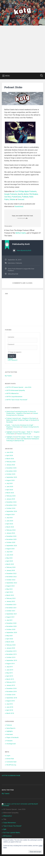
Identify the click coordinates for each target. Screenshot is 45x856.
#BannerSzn (7, 816)
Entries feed (10, 758)
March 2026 (10, 458)
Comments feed (11, 762)
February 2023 (10, 567)
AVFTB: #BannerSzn (12, 393)
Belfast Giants (21, 233)
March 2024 (10, 527)
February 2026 (10, 461)
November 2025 (11, 471)
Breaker (35, 194)
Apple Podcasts (30, 191)
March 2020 (10, 642)
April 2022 (9, 592)
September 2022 (11, 583)
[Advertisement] (22, 49)
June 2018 (9, 707)
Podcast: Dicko (13, 87)
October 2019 (10, 657)
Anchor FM (28, 194)
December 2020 (11, 623)
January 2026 (10, 465)
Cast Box (7, 197)
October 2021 (10, 611)
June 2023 (9, 555)
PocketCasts (16, 197)
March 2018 (10, 713)
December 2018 (11, 688)
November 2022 (11, 576)
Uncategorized (11, 743)
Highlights (9, 731)
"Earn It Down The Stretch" (12, 826)
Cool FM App (19, 191)
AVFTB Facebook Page (11, 775)
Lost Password (12, 360)
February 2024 (10, 530)
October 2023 (10, 542)
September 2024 (11, 511)
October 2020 (10, 629)
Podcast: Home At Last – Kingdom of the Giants (21, 418)
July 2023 (9, 551)
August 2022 (10, 586)
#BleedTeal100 (13, 274)
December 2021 (11, 604)
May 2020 (9, 635)
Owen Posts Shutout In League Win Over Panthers (21, 269)
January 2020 (10, 648)
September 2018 (11, 698)
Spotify (20, 194)
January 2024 (10, 533)
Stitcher (12, 199)
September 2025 (11, 477)
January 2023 (10, 570)
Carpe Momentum (9, 823)
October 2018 (10, 694)
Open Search (41, 76)
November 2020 (11, 626)
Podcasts (19, 263)
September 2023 (11, 545)
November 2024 (11, 505)
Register (10, 358)
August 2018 (10, 701)
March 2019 (10, 679)
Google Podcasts (10, 194)
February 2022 (10, 598)
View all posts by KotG (24, 250)
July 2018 (9, 704)
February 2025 (10, 496)
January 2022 (10, 601)
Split (4, 829)
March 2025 (10, 492)
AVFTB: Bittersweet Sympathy (15, 390)
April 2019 (9, 676)
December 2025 (11, 468)
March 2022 (10, 595)
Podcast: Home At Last (24, 433)
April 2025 (9, 489)
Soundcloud (19, 206)
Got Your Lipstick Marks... (12, 833)
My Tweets (8, 376)
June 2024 (9, 521)
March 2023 (10, 564)
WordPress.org (11, 765)
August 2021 (10, 617)
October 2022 (10, 580)
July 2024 (9, 517)
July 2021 (9, 620)
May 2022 (9, 589)
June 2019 (9, 670)
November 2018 (11, 691)
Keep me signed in (15, 352)
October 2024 (10, 508)
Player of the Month (12, 737)
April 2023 (9, 561)
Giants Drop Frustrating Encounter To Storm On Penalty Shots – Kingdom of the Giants (21, 412)
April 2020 (9, 639)
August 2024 (10, 514)
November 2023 (11, 539)
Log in (8, 755)
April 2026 (9, 455)
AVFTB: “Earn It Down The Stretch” (16, 399)
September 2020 (11, 632)
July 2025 (9, 483)
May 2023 (9, 558)
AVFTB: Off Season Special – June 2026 (18, 387)
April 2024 (9, 524)
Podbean (25, 197)
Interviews (11, 263)
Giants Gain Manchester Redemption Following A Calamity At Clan (22, 439)
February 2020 (10, 645)
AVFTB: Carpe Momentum (14, 396)
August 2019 (10, 663)
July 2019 (9, 666)
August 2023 (10, 548)
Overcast (21, 199)
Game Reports (10, 728)
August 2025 (10, 480)
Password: (11, 344)
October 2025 (10, 474)
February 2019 (10, 682)
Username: (11, 337)
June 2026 (9, 452)
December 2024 (11, 502)
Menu (7, 76)
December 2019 (11, 651)
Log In (11, 356)
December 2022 (11, 573)
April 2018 (9, 710)
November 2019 (11, 654)
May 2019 (9, 673)
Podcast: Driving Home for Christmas (22, 414)
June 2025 (9, 486)
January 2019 (10, 685)
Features (9, 725)
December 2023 (11, 536)
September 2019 (11, 660)
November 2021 (11, 607)
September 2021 (11, 614)
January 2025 (10, 499)
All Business (7, 836)
